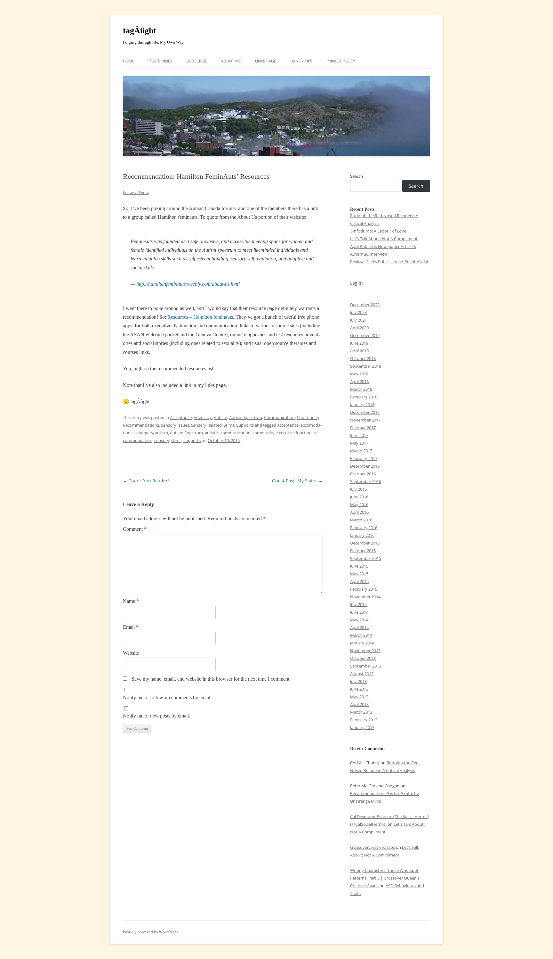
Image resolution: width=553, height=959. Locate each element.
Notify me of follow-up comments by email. (167, 697)
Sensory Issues (175, 425)
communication (235, 433)
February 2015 (363, 589)
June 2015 (359, 566)
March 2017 (361, 451)
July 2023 (358, 312)
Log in (356, 283)
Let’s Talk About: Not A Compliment (384, 239)
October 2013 (363, 658)
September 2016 (365, 481)
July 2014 (358, 604)
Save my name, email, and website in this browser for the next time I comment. (211, 679)
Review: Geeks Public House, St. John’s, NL (389, 262)
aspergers (143, 433)
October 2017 (363, 427)
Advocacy (203, 417)
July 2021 (358, 320)
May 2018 (359, 374)
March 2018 (361, 389)
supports (192, 440)
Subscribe (197, 61)
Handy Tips (301, 61)
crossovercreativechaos (372, 847)
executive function (294, 433)
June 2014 (359, 612)
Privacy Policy (340, 61)
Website (131, 653)
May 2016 (359, 504)
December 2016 (365, 466)
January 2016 (362, 535)
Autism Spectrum (245, 417)
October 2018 (363, 358)
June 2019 (359, 343)
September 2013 (365, 666)
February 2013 (363, 720)
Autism (220, 417)
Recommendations (141, 425)
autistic (212, 433)
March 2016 (361, 520)
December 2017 (365, 412)
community (263, 433)
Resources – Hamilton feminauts (200, 317)
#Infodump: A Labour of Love (378, 231)
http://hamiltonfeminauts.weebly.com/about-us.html (188, 284)
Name (131, 601)
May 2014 (359, 620)
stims (176, 440)
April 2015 (359, 581)
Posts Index (160, 61)
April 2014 (359, 627)
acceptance (288, 425)
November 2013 (365, 650)
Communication (279, 417)
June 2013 (359, 689)
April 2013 (359, 704)
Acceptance (181, 417)
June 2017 (359, 435)
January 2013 (362, 727)
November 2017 (365, 420)
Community (308, 417)
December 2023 (365, 304)
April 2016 (359, 512)
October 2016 (363, 474)
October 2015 (363, 550)
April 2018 (359, 381)
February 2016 (363, 527)
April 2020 (359, 328)
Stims (229, 425)
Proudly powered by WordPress (151, 932)
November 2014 (365, 597)
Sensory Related (206, 425)
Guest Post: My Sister (297, 481)
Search (356, 176)
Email (131, 627)
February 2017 (363, 458)
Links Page (265, 61)
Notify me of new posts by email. (156, 715)
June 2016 (359, 497)
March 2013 (361, 712)
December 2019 (365, 335)
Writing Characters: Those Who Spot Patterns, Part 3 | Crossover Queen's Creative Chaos (385, 878)
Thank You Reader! (146, 481)
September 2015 (365, 558)
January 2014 (362, 643)
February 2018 (363, 397)
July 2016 (358, 489)
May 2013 (359, 697)
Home (128, 61)
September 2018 (365, 366)
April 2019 (359, 351)
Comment (135, 529)
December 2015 (365, 543)
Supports (245, 425)
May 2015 (359, 574)
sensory (161, 440)
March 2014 (361, 635)
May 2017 (359, 443)
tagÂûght (139, 30)
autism (161, 433)
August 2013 (361, 673)
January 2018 (362, 404)
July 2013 (358, 681)
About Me (231, 61)
